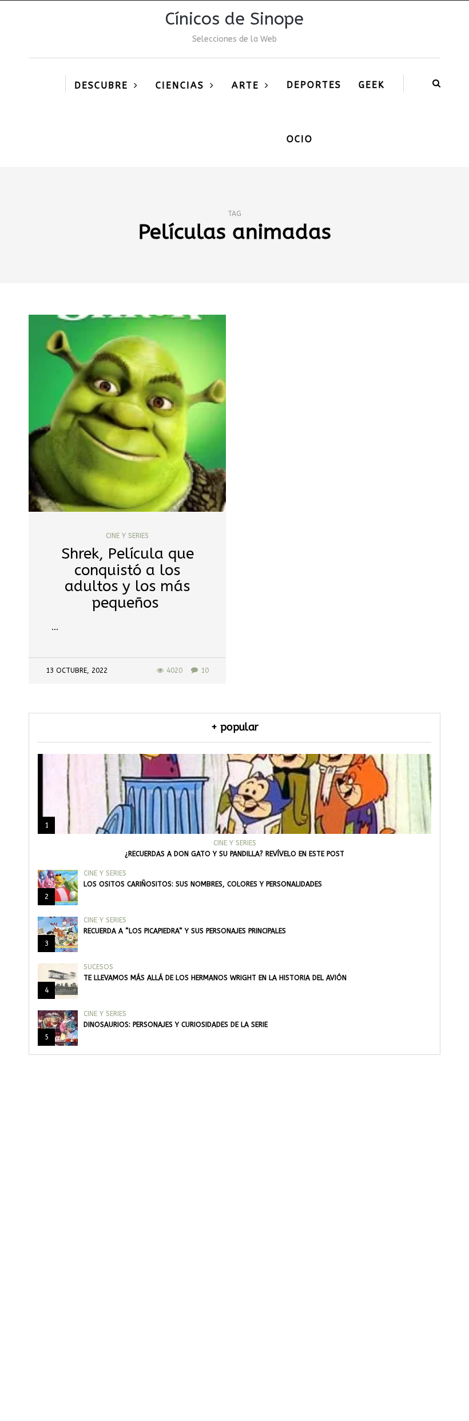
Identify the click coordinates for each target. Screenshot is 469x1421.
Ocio (300, 139)
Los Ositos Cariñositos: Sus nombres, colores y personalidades (203, 884)
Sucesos (98, 967)
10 (205, 671)
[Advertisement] (234, 1275)
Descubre (101, 85)
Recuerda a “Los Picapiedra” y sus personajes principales (185, 931)
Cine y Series (127, 535)
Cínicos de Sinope (234, 19)
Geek (372, 84)
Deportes (314, 84)
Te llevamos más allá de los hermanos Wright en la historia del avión (215, 978)
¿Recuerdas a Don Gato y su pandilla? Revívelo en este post (234, 854)
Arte (245, 85)
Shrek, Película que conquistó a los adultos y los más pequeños (127, 578)
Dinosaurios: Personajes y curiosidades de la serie (176, 1025)
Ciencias (180, 85)
